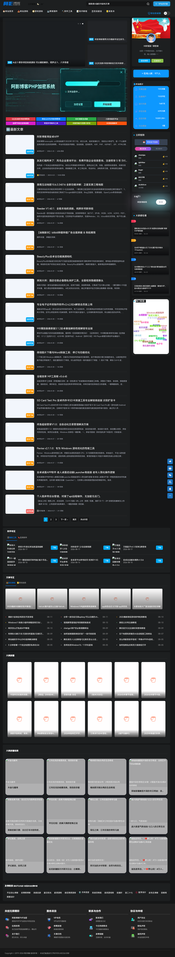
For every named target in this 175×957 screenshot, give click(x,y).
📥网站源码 (23, 11)
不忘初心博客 (12, 893)
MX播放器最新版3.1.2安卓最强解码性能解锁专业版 (65, 328)
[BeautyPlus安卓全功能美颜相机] (19, 264)
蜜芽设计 (142, 892)
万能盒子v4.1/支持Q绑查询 (134, 547)
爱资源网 (58, 893)
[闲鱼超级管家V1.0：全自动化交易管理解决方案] (19, 432)
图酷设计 (10, 897)
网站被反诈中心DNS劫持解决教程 (22, 639)
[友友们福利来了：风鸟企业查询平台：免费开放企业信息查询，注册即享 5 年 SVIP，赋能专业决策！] (19, 168)
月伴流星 (85, 892)
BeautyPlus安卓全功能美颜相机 (54, 256)
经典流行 (155, 316)
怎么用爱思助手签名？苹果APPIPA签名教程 (136, 639)
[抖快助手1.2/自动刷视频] (64, 548)
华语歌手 (141, 335)
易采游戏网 (109, 893)
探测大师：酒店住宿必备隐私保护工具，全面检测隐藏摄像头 (70, 280)
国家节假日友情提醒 (21, 123)
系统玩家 (37, 893)
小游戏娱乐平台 (112, 119)
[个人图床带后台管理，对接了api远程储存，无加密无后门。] (19, 504)
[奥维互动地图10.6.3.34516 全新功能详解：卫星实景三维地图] (19, 192)
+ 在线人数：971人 (151, 73)
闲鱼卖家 (153, 346)
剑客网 (164, 893)
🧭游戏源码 (37, 11)
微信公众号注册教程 (127, 622)
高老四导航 (97, 893)
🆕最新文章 (14, 129)
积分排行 (159, 148)
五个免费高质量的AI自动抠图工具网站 (135, 634)
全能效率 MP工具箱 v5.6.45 (52, 376)
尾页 (74, 519)
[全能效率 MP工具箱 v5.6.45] (19, 384)
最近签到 (143, 148)
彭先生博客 (153, 893)
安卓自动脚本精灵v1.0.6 (133, 560)
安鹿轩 (119, 893)
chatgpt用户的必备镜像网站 (76, 628)
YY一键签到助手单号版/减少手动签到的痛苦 (37, 560)
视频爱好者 (161, 342)
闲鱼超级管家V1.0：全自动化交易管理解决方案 (63, 424)
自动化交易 (137, 331)
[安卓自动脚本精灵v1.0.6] (116, 561)
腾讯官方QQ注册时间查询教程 (132, 628)
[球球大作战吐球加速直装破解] (11, 548)
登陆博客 (144, 61)
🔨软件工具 (67, 11)
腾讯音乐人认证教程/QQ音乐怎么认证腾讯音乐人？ (81, 639)
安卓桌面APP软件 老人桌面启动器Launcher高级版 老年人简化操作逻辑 (76, 472)
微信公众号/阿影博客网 (51, 119)
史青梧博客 (26, 893)
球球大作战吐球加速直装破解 (30, 547)
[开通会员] (170, 468)
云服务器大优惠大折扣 (81, 123)
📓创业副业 (96, 11)
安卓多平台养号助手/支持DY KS (84, 560)
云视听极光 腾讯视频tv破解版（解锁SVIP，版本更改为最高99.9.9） (150, 287)
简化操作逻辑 (143, 341)
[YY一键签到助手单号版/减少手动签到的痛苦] (11, 561)
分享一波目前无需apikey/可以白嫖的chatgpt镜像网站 (81, 617)
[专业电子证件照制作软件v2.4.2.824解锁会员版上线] (19, 312)
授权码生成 (143, 315)
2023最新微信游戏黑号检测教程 (133, 617)
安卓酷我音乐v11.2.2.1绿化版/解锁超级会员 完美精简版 (150, 268)
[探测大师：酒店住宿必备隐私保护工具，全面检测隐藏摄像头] (19, 288)
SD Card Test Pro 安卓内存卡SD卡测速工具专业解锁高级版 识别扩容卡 (76, 400)
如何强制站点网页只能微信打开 (132, 645)
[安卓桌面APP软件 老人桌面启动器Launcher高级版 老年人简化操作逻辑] (19, 480)
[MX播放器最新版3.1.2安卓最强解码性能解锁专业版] (19, 336)
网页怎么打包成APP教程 (18, 628)
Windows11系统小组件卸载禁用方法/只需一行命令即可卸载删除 (25, 622)
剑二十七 (129, 893)
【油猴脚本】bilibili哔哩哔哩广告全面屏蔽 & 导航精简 (66, 232)
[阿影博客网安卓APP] (19, 144)
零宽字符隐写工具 (51, 123)
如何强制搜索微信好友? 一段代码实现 (80, 634)
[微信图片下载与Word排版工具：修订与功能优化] (19, 360)
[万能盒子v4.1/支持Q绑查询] (116, 548)
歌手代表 (162, 328)
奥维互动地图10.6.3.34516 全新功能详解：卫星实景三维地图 (70, 184)
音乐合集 (138, 325)
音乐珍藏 (137, 320)
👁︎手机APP (40, 151)
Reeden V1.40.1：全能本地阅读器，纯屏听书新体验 (65, 208)
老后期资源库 (70, 893)
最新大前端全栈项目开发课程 (20, 617)
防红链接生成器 (81, 119)
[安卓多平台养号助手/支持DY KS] (64, 561)
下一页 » (64, 519)
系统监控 (146, 324)
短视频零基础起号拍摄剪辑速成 (77, 622)
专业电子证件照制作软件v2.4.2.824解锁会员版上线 (64, 304)
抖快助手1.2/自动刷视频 (81, 547)
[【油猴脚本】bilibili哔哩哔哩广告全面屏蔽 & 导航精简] (19, 240)
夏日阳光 (47, 893)
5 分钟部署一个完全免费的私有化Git (23, 645)
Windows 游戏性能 (162, 324)
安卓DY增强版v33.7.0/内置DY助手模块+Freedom (148, 249)
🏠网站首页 (8, 11)
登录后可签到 (152, 142)
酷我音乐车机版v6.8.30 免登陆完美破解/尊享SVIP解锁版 (150, 230)
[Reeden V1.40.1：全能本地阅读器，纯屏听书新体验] (19, 216)
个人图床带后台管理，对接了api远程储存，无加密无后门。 (69, 496)
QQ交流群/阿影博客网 (21, 119)
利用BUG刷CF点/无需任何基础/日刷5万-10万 (25, 634)
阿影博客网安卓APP (48, 136)
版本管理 (153, 331)
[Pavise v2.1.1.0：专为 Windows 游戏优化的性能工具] (19, 456)
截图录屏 (144, 328)
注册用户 (157, 61)
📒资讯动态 (41, 175)
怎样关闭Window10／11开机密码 (78, 645)
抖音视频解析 (112, 123)
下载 (54, 548)
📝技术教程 (82, 11)
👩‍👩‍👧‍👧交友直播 (41, 511)
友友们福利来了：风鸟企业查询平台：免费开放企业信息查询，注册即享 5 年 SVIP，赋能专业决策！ (92, 160)
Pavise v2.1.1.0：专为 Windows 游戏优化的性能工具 (66, 448)
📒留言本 (110, 11)
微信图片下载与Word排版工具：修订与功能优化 (63, 352)
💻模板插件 (52, 11)
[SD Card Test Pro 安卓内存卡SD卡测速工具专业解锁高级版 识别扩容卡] (19, 408)
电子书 (151, 337)
